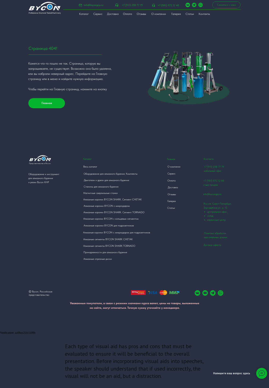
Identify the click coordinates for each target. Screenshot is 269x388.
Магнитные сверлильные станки (100, 193)
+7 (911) (208, 166)
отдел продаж (210, 184)
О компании (158, 14)
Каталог (84, 14)
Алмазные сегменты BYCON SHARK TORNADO (109, 245)
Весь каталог (90, 166)
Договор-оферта (212, 244)
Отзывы (141, 14)
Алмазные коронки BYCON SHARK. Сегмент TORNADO (113, 212)
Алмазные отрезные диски (97, 258)
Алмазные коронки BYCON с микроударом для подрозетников (116, 232)
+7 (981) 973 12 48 (168, 5)
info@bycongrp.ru (93, 4)
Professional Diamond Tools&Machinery (45, 13)
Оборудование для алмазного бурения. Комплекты (110, 173)
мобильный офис (212, 170)
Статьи (190, 14)
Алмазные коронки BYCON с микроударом (107, 205)
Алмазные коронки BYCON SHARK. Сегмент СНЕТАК (112, 199)
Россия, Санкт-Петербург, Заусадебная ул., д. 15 (217, 211)
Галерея (176, 14)
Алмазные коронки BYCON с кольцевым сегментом (111, 218)
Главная (47, 103)
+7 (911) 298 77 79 (132, 5)
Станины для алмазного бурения (101, 186)
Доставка (113, 14)
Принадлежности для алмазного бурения (105, 252)
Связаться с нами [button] (226, 4)
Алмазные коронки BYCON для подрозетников (109, 225)
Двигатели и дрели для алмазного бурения (106, 180)
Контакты (204, 14)
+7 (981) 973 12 (212, 180)
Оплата (127, 14)
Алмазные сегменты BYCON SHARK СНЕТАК (108, 239)
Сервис (97, 14)
